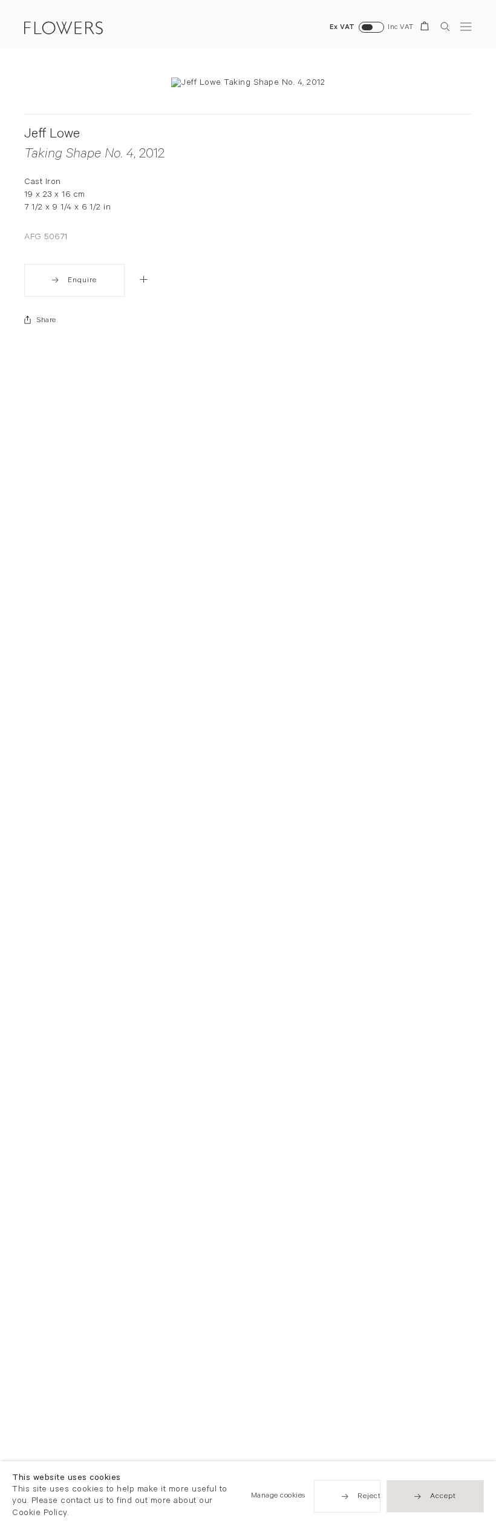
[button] (144, 279)
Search (445, 26)
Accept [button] (443, 1497)
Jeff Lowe (52, 135)
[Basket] (426, 28)
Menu (466, 26)
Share (46, 321)
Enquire (82, 281)
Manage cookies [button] (278, 1497)
